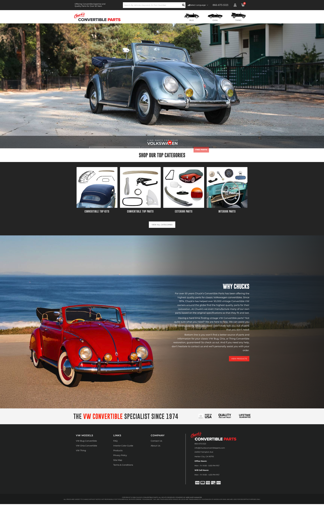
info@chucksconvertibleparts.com (210, 448)
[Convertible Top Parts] (140, 187)
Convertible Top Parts (140, 211)
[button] (154, 5)
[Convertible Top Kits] (97, 187)
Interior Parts (227, 211)
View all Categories (162, 225)
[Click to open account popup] (235, 5)
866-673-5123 (200, 444)
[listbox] (114, 150)
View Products (239, 359)
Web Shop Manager (194, 497)
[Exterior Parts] (183, 187)
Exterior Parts (184, 211)
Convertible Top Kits (97, 211)
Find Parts (201, 150)
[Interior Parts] (227, 187)
